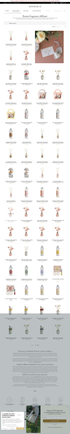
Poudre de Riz (40, 380)
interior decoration (37, 362)
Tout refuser (5, 428)
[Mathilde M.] (35, 6)
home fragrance (37, 376)
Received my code (55, 421)
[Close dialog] (67, 407)
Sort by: (53, 26)
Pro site (10, 2)
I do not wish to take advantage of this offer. (54, 427)
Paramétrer (13, 428)
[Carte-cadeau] (49, 46)
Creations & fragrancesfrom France (9, 404)
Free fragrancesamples (22, 404)
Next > (38, 345)
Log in (57, 2)
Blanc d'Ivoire (17, 2)
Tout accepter (20, 428)
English (53, 2)
